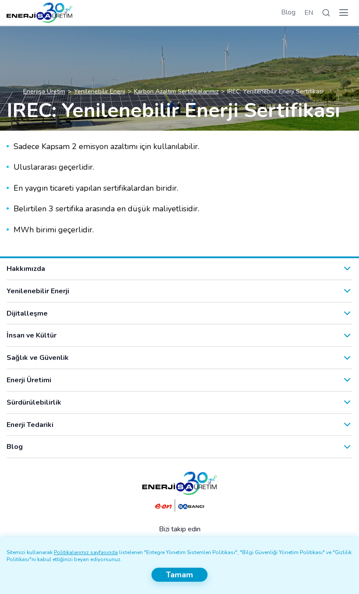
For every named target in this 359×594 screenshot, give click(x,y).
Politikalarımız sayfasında (86, 552)
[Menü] (343, 12)
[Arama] (326, 13)
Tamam (179, 574)
